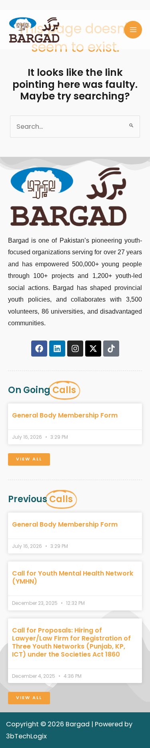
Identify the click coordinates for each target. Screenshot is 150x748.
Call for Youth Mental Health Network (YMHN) (72, 577)
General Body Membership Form (65, 415)
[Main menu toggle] (133, 30)
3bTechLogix (26, 736)
